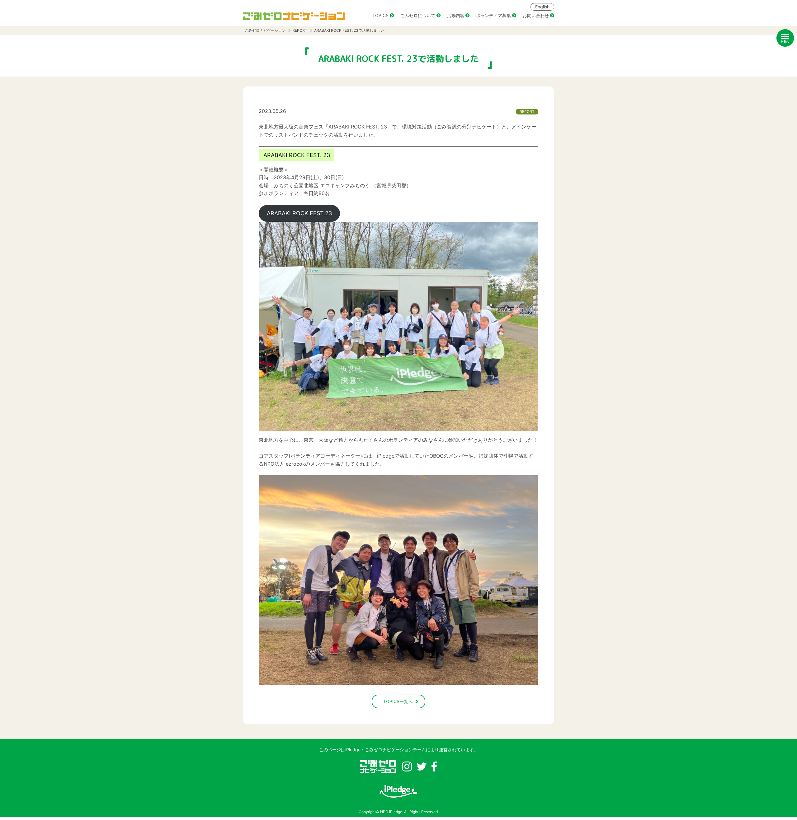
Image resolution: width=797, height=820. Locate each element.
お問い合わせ (536, 15)
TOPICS (380, 15)
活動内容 (456, 15)
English (542, 6)
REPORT (299, 30)
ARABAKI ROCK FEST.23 (299, 213)
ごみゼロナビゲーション (265, 30)
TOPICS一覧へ (398, 701)
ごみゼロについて (417, 15)
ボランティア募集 (493, 15)
